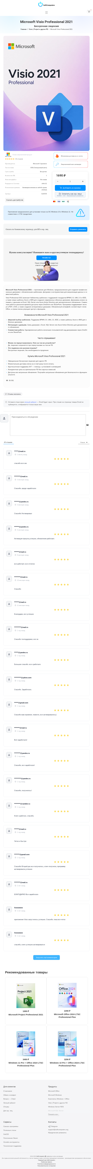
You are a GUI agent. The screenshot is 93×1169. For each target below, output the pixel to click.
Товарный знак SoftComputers (46, 1160)
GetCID (6, 1134)
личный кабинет (31, 402)
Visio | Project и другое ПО (38, 29)
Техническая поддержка (12, 1146)
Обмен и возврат (9, 1095)
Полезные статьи (9, 1130)
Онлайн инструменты (11, 1142)
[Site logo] (46, 3)
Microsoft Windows (55, 1095)
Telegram (54, 1126)
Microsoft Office (53, 1091)
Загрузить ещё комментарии (46, 957)
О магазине (7, 1091)
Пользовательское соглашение (47, 1165)
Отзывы (6, 1107)
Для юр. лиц (7, 1111)
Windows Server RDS (56, 1107)
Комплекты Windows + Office (58, 1099)
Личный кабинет (9, 1103)
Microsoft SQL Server (56, 1111)
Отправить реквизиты (78, 229)
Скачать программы (10, 1126)
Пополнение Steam (10, 1138)
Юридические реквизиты (57, 1133)
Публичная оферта (46, 1162)
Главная (24, 29)
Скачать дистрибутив (14, 200)
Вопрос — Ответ (9, 1099)
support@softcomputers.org (58, 1129)
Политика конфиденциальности (46, 1164)
